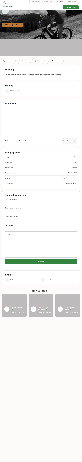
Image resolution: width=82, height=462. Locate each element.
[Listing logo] (5, 10)
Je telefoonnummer (11, 217)
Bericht (7, 234)
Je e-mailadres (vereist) (13, 208)
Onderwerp (9, 225)
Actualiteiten (60, 2)
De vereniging (48, 2)
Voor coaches (36, 2)
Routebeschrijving (69, 141)
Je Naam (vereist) (11, 199)
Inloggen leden (72, 2)
